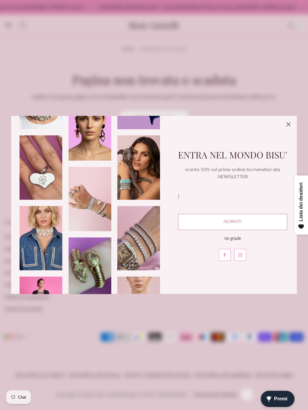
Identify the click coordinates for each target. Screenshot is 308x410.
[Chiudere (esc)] (288, 124)
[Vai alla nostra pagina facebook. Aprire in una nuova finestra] (225, 255)
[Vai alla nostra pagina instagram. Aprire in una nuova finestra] (240, 255)
